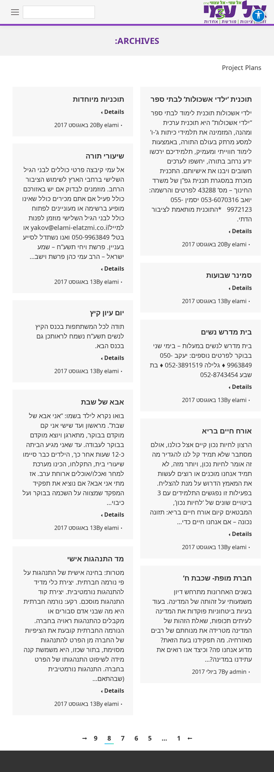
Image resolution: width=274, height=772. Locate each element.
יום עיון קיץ (107, 312)
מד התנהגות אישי (95, 558)
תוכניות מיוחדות (98, 99)
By (107, 125)
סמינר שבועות (229, 275)
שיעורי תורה (105, 156)
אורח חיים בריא (227, 431)
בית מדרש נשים (226, 332)
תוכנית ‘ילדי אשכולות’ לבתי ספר (201, 99)
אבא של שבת (102, 402)
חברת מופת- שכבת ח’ (217, 578)
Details (114, 112)
